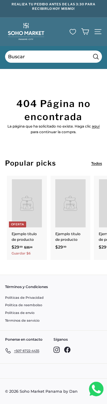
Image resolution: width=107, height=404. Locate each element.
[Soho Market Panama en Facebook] (67, 350)
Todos (96, 163)
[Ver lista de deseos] (72, 32)
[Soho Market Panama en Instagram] (57, 350)
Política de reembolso (23, 305)
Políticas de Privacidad (24, 297)
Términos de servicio (22, 320)
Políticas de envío (19, 313)
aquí (96, 126)
